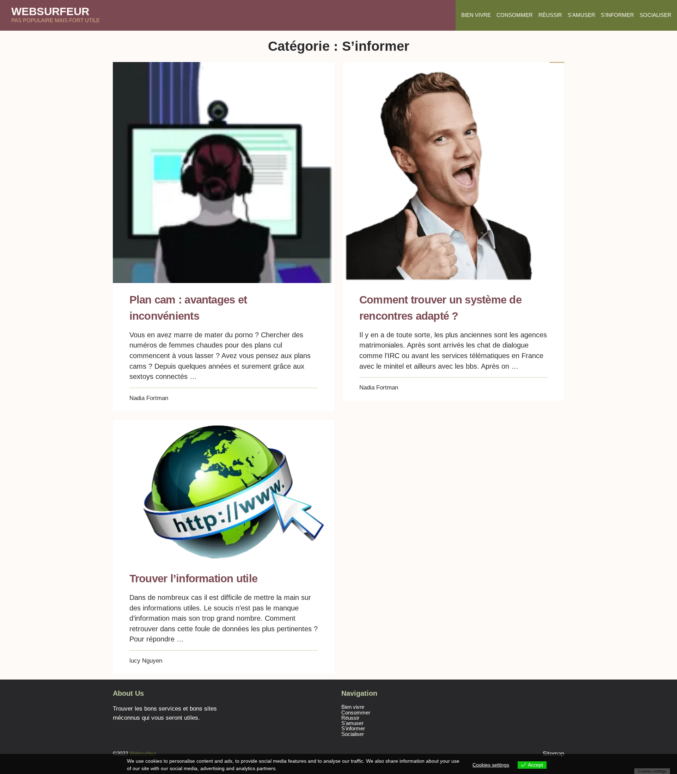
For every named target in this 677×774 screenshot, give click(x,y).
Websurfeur (50, 11)
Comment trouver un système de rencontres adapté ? (440, 308)
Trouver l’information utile (193, 578)
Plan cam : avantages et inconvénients (188, 308)
